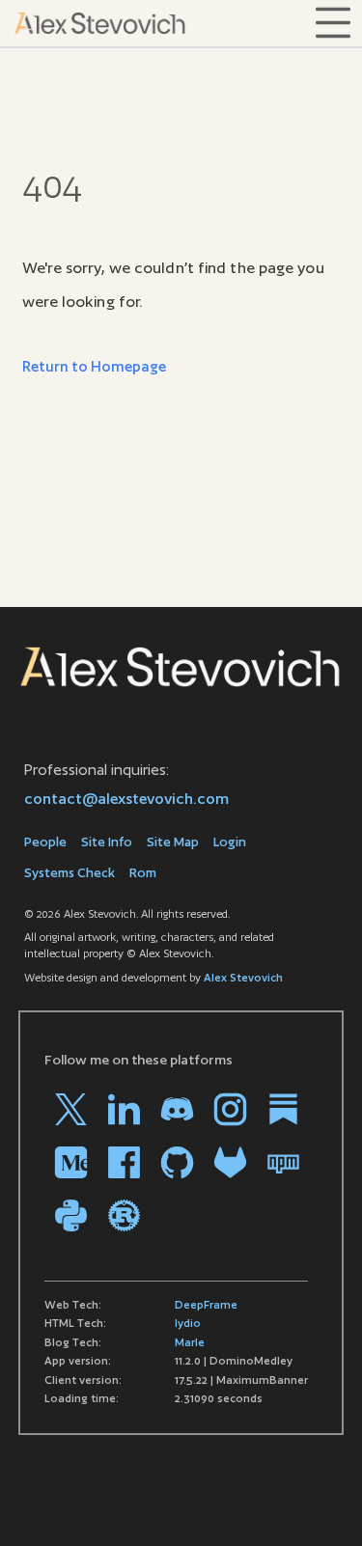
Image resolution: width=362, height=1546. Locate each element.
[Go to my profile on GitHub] (177, 1162)
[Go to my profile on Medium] (71, 1162)
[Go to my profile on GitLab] (230, 1162)
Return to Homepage (94, 366)
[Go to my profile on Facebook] (124, 1162)
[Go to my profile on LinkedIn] (124, 1109)
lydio (188, 1323)
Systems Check (69, 873)
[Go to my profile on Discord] (177, 1109)
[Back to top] (318, 1502)
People (45, 842)
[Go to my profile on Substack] (283, 1109)
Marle (190, 1342)
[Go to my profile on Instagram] (230, 1109)
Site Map (173, 842)
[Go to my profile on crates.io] (124, 1215)
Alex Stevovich (243, 977)
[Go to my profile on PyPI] (71, 1215)
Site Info (106, 842)
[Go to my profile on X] (71, 1109)
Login (229, 842)
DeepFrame (206, 1304)
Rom (142, 873)
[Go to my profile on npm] (283, 1162)
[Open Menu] (333, 23)
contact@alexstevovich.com (126, 798)
